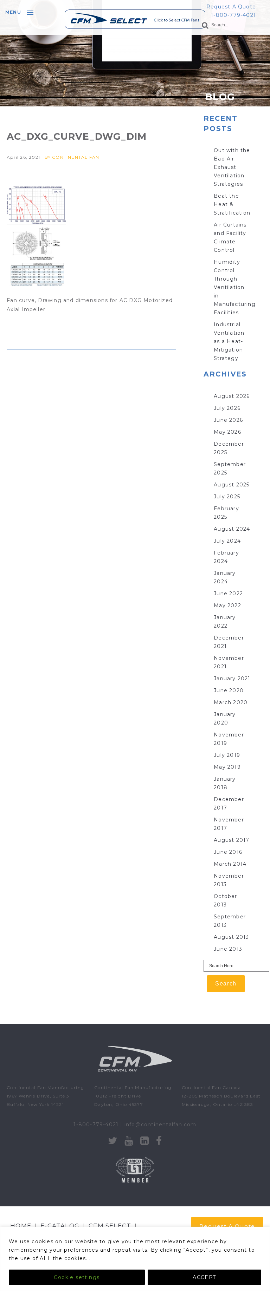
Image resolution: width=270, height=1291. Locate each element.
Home (20, 1225)
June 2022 (228, 593)
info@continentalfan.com (160, 1124)
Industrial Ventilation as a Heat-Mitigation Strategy (229, 341)
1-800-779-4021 (233, 15)
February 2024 (226, 557)
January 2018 (225, 783)
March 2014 (230, 864)
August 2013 (231, 937)
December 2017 (229, 803)
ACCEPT (204, 1277)
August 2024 (232, 529)
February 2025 (226, 512)
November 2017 (229, 824)
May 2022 (227, 605)
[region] (135, 1259)
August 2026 (232, 396)
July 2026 (227, 408)
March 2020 (231, 702)
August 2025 (231, 484)
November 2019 (229, 739)
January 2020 (225, 718)
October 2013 (225, 900)
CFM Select (110, 1225)
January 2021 (232, 678)
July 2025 (227, 496)
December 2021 (229, 642)
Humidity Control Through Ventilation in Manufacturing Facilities (235, 287)
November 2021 (229, 662)
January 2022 (225, 621)
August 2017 (231, 840)
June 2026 (228, 420)
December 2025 (229, 448)
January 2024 (225, 577)
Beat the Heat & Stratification (232, 204)
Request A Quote (231, 7)
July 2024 (227, 541)
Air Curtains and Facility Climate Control (230, 237)
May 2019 (227, 767)
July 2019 (227, 755)
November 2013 (229, 880)
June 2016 (228, 852)
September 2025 (230, 468)
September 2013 (230, 920)
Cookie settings (76, 1277)
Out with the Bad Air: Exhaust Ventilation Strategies (232, 167)
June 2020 (229, 690)
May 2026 (227, 432)
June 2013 (228, 949)
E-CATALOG (59, 1225)
